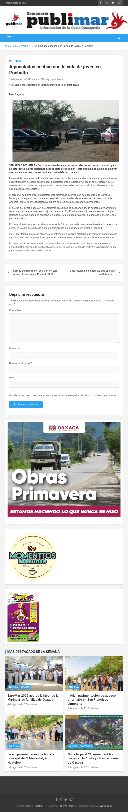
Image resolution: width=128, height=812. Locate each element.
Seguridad (86, 746)
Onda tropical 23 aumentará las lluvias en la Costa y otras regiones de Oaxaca (93, 758)
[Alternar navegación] (9, 38)
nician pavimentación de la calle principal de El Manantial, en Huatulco (31, 758)
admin (37, 79)
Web (11, 377)
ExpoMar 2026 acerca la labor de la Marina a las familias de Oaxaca (33, 698)
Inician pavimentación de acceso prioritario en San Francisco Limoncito (92, 700)
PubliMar (38, 805)
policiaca (15, 61)
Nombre (14, 348)
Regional (74, 687)
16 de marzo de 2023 (20, 79)
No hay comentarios (52, 79)
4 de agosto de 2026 (18, 704)
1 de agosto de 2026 (78, 708)
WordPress (106, 805)
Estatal (25, 687)
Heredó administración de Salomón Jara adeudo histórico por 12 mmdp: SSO (35, 272)
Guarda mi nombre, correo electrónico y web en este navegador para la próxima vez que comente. (63, 395)
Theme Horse (67, 805)
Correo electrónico (20, 363)
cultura (13, 687)
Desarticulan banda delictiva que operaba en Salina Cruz (92, 272)
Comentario (15, 310)
